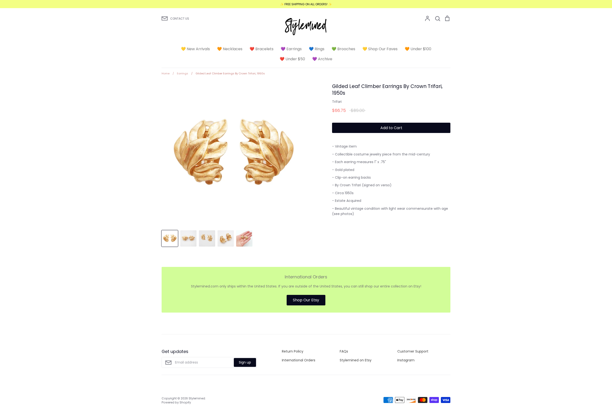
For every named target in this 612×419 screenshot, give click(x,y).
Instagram (406, 360)
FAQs (344, 351)
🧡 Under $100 (418, 49)
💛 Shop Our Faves (380, 49)
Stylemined (197, 398)
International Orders (298, 360)
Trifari (337, 101)
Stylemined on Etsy (356, 360)
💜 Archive (322, 59)
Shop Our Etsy (306, 300)
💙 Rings (316, 49)
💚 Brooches (343, 49)
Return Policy (292, 351)
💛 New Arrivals (195, 49)
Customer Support (412, 351)
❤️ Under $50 (292, 59)
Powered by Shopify (176, 402)
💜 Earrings (291, 49)
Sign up (245, 362)
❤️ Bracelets (261, 49)
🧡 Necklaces (229, 49)
